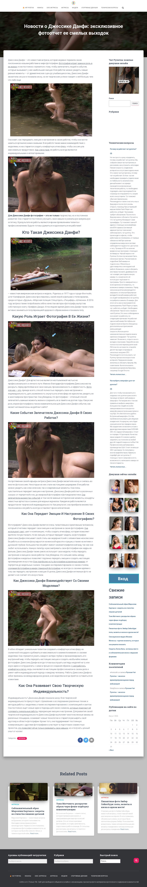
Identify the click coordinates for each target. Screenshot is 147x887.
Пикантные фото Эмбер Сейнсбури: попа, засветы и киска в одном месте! (116, 804)
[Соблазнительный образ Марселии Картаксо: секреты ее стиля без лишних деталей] (29, 791)
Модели (75, 7)
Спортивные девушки (89, 7)
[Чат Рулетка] (73, 3)
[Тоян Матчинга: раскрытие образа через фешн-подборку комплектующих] (73, 789)
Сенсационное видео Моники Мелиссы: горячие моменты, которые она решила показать (124, 640)
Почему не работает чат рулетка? (123, 149)
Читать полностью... (118, 374)
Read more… (34, 833)
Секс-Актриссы (52, 7)
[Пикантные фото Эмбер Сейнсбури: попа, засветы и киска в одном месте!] (118, 788)
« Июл (111, 750)
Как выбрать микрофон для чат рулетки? (122, 383)
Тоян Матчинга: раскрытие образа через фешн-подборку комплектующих (122, 620)
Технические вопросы (109, 7)
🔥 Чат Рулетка (28, 7)
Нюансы (40, 7)
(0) (111, 153)
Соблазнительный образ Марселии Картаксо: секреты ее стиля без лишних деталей (122, 608)
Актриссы (65, 7)
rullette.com (23, 882)
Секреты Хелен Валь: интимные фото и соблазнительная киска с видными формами (123, 653)
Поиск (111, 98)
